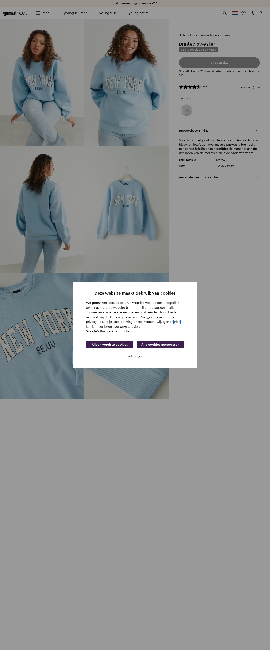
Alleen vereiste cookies (110, 344)
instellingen (135, 356)
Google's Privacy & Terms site (107, 331)
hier (177, 322)
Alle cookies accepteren (160, 344)
